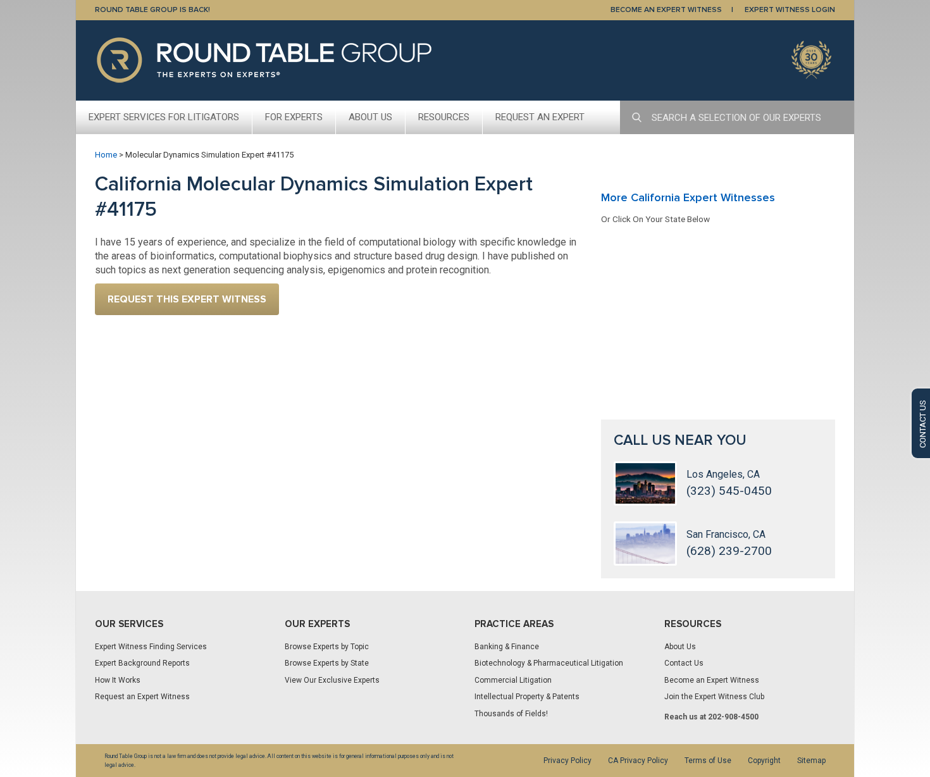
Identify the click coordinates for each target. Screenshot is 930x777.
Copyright (764, 760)
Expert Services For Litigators (164, 117)
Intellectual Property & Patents (527, 696)
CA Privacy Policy (638, 760)
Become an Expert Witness (711, 680)
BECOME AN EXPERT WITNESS (666, 10)
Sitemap (811, 760)
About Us (370, 117)
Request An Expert (540, 117)
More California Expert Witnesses (688, 197)
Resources (443, 117)
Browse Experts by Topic (327, 646)
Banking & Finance (506, 646)
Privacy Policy (567, 760)
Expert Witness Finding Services (151, 646)
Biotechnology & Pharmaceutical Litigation (548, 663)
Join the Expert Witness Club (714, 696)
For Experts (294, 117)
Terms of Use (708, 760)
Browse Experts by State (327, 663)
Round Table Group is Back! (152, 10)
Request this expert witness (187, 299)
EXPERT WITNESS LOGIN (790, 10)
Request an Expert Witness (142, 696)
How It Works (117, 680)
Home (106, 154)
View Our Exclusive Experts (332, 680)
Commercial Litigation (513, 680)
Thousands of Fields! (511, 713)
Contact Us (684, 663)
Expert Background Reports (142, 663)
